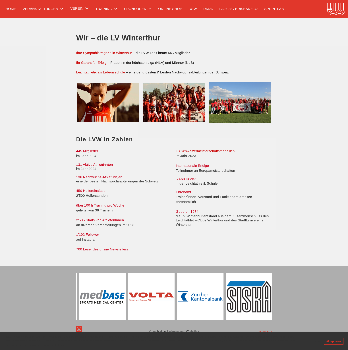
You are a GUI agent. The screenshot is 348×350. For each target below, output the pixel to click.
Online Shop (170, 9)
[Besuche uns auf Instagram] (79, 329)
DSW (193, 9)
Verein (76, 8)
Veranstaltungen (40, 9)
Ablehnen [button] (314, 341)
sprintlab (274, 9)
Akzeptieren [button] (333, 341)
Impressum (265, 331)
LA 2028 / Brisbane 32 (238, 9)
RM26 (208, 9)
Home (11, 9)
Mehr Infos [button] (57, 344)
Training (104, 9)
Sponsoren (135, 9)
